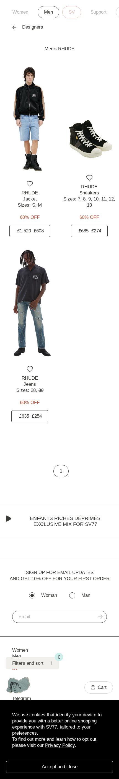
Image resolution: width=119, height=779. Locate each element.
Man (85, 595)
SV (72, 12)
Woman (49, 595)
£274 (90, 231)
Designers (32, 27)
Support (98, 12)
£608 (30, 231)
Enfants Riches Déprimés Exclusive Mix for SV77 (65, 521)
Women (20, 12)
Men (48, 12)
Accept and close (59, 766)
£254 (30, 416)
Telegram (21, 698)
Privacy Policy (60, 745)
